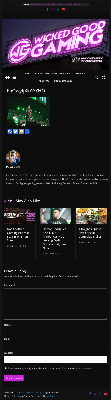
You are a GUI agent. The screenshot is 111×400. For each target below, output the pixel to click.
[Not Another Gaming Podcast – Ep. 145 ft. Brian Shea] (20, 209)
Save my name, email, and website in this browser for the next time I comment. (50, 368)
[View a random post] (103, 77)
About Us (44, 80)
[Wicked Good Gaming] (55, 21)
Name (7, 324)
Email (7, 338)
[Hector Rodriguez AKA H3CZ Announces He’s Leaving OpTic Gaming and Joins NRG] (55, 209)
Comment (10, 285)
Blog (27, 73)
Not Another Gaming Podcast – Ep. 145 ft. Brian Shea (19, 234)
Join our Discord (62, 80)
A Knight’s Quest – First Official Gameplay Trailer (90, 232)
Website (8, 352)
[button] (69, 74)
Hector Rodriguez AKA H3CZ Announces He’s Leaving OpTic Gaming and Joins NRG (54, 238)
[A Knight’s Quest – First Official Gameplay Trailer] (91, 209)
